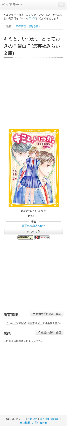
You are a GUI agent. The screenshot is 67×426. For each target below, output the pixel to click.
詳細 (8, 26)
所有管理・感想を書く (28, 26)
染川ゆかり (39, 225)
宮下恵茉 (27, 225)
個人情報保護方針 (50, 419)
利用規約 (33, 419)
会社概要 (25, 422)
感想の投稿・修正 (50, 332)
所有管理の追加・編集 (48, 313)
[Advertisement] (33, 93)
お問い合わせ (39, 422)
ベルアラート (12, 4)
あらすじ (32, 232)
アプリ (32, 18)
